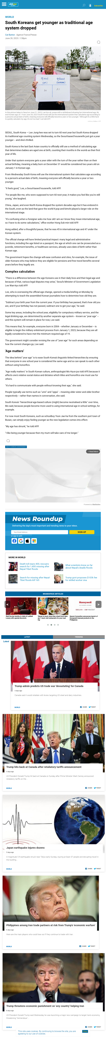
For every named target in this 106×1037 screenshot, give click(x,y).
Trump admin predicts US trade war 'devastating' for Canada (49, 686)
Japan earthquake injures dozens (25, 847)
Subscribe (98, 6)
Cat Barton (10, 35)
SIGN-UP (82, 532)
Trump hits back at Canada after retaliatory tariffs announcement (43, 767)
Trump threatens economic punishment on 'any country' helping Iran (45, 1006)
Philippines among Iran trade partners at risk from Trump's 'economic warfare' (50, 925)
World (9, 16)
